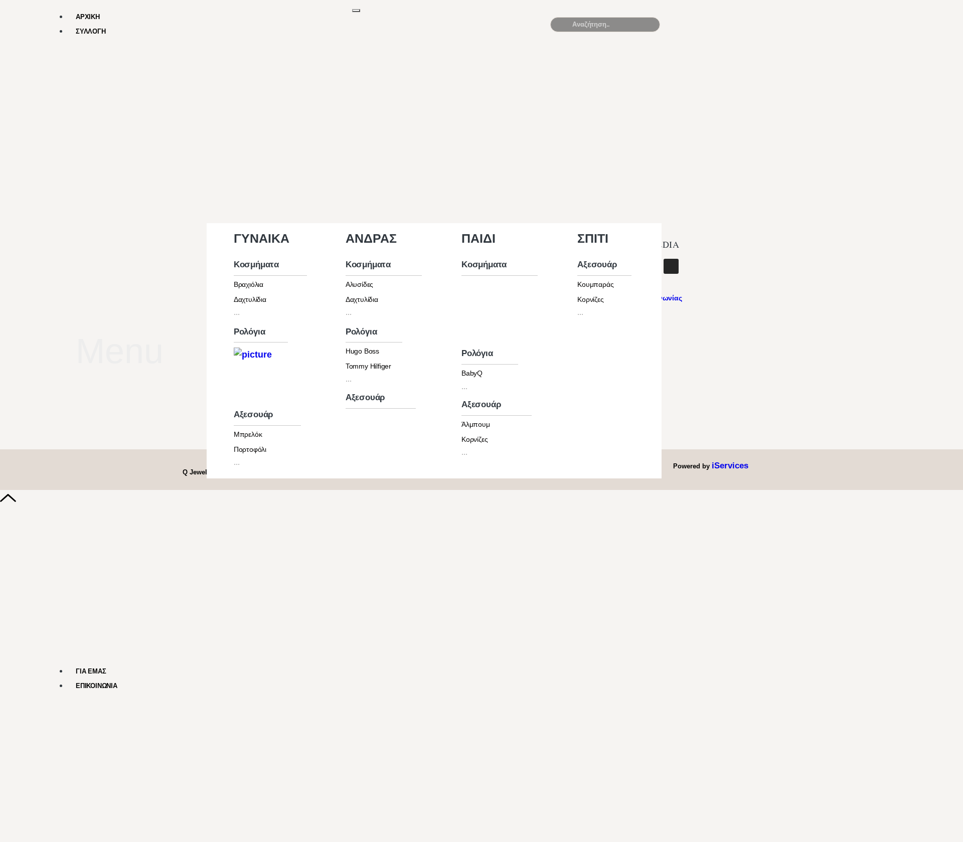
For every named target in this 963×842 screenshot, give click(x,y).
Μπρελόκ (248, 434)
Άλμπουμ (475, 424)
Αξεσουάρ (253, 414)
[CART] (726, 24)
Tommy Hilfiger (368, 366)
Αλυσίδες (359, 284)
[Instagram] (671, 266)
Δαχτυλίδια (250, 299)
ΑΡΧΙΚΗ (88, 17)
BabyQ (472, 373)
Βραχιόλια (248, 284)
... (237, 312)
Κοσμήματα (256, 264)
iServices (730, 465)
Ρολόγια (249, 331)
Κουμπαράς (595, 284)
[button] (844, 28)
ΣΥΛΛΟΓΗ (91, 31)
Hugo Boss (362, 351)
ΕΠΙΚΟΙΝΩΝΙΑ (96, 686)
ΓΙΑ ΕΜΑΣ (91, 671)
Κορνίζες (474, 439)
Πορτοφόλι (250, 449)
